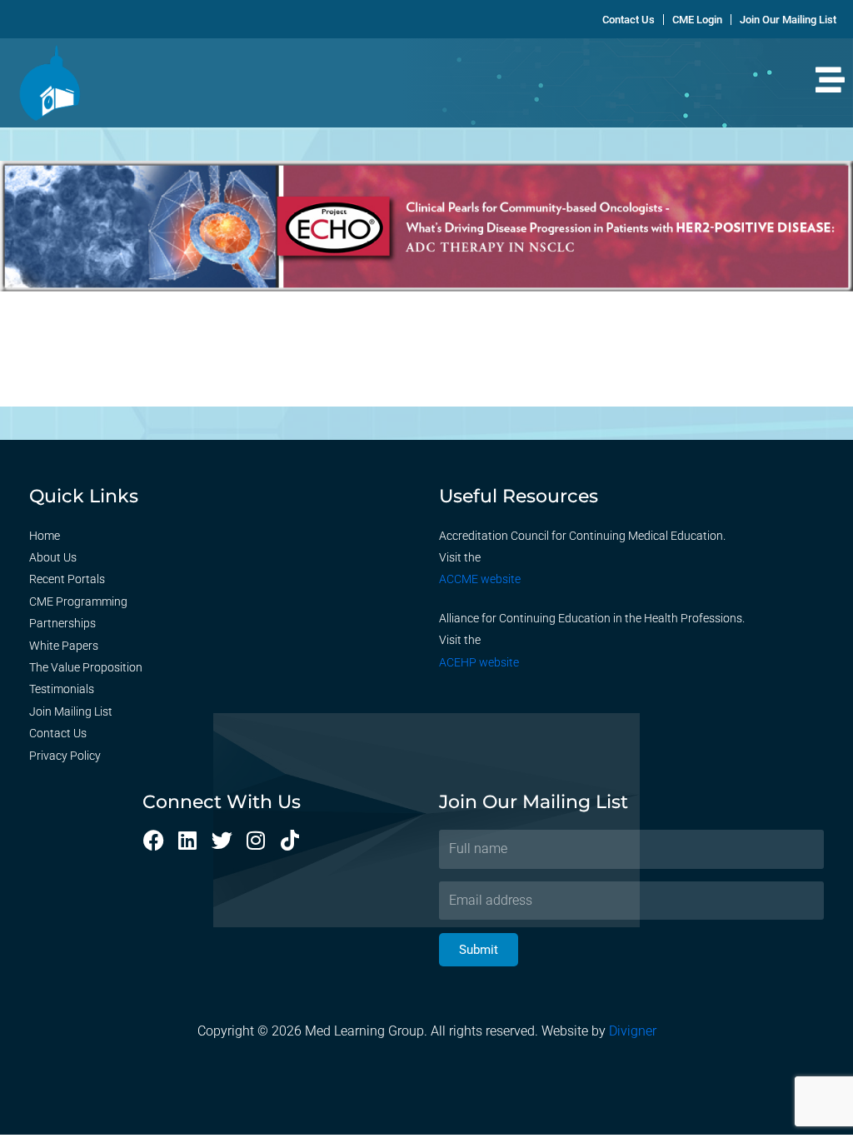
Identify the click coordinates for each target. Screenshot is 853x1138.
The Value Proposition (85, 667)
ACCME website (480, 579)
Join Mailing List (70, 711)
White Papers (63, 645)
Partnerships (62, 623)
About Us (53, 557)
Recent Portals (67, 579)
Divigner (632, 1031)
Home (44, 535)
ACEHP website (479, 662)
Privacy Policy (65, 755)
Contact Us (58, 733)
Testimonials (61, 689)
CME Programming (78, 601)
